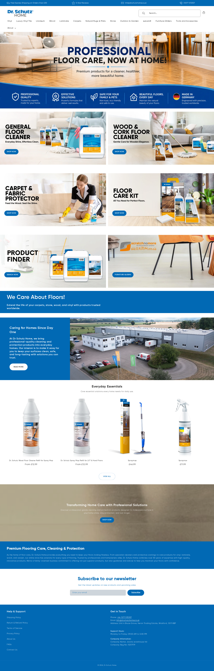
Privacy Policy (13, 634)
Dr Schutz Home (110, 665)
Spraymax (183, 460)
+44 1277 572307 (124, 617)
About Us (11, 639)
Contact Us (12, 650)
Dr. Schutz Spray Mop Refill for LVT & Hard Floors (82, 460)
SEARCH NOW (12, 274)
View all (107, 476)
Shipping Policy (14, 617)
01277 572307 (189, 3)
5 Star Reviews (82, 3)
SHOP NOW (11, 151)
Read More (19, 367)
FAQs (9, 644)
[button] (11, 28)
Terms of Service (14, 628)
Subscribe (135, 593)
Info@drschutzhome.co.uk (136, 3)
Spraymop (132, 460)
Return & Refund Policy (17, 623)
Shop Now (107, 520)
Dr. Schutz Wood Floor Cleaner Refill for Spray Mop (31, 460)
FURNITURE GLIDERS (123, 274)
